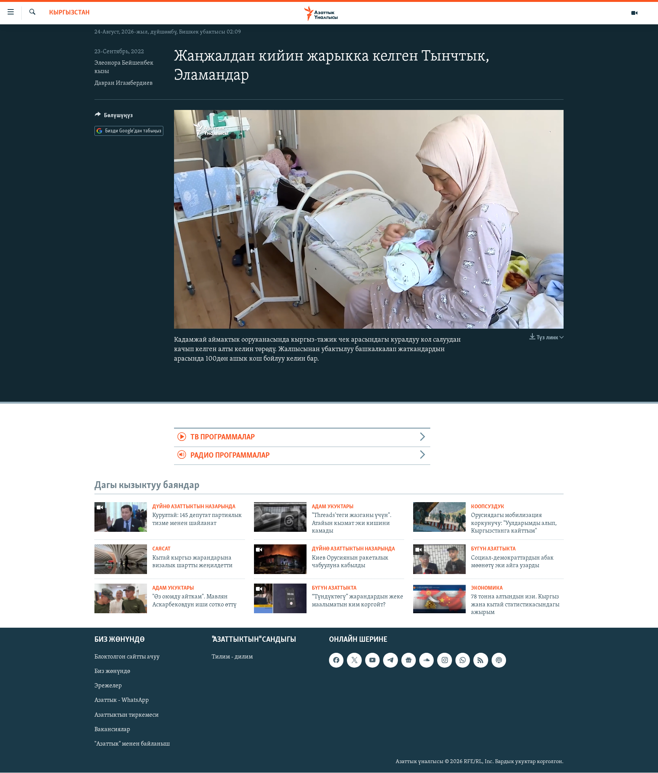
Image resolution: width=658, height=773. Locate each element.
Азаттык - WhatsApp (121, 701)
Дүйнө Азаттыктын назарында (193, 507)
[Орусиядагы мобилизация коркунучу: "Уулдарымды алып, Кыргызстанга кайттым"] (439, 517)
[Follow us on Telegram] (390, 660)
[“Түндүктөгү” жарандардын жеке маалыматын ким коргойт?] (280, 598)
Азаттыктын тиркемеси (126, 715)
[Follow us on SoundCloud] (426, 660)
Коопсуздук (487, 507)
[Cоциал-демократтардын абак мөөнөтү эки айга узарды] (439, 559)
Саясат (161, 549)
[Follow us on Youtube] (372, 660)
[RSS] (480, 660)
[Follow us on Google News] (408, 660)
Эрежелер (108, 686)
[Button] (114, 117)
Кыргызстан (69, 13)
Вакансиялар (112, 730)
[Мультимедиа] (634, 13)
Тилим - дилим (232, 657)
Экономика (487, 588)
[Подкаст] (499, 660)
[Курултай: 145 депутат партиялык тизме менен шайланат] (120, 517)
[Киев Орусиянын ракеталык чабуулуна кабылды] (280, 559)
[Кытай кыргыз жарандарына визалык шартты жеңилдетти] (120, 559)
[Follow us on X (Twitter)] (354, 660)
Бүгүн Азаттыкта (493, 549)
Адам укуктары (332, 507)
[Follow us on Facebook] (336, 660)
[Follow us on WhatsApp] (462, 660)
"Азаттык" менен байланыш (132, 744)
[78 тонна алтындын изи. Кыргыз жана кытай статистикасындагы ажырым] (439, 598)
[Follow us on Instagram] (444, 660)
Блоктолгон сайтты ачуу (127, 657)
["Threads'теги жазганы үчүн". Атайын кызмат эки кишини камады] (280, 517)
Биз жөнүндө (112, 672)
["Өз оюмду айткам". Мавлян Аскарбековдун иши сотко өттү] (120, 598)
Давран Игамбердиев (123, 83)
